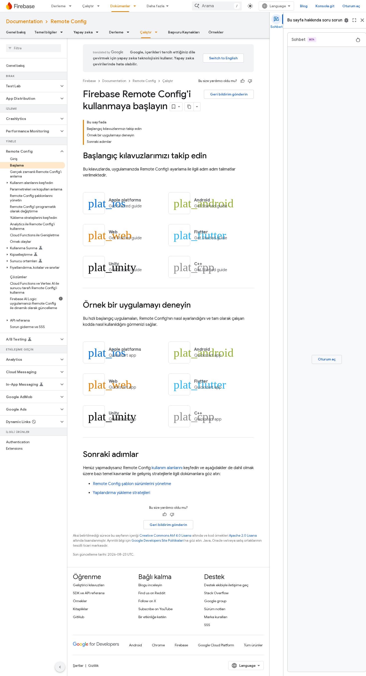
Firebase (89, 81)
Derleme (58, 6)
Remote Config (68, 21)
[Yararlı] (242, 81)
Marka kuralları (215, 617)
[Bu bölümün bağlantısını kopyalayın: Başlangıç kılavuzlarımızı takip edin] (212, 156)
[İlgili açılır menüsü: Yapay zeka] (99, 32)
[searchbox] (33, 48)
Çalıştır (88, 6)
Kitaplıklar (80, 609)
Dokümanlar (120, 6)
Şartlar (78, 666)
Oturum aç (351, 6)
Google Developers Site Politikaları (157, 540)
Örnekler (216, 32)
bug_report (346, 20)
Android (135, 645)
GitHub (78, 617)
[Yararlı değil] (250, 81)
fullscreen (354, 20)
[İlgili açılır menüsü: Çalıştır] (100, 6)
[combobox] (217, 5)
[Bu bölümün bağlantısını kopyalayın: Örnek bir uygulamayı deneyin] (196, 306)
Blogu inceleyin (150, 585)
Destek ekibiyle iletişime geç (226, 585)
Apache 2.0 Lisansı (243, 535)
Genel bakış (16, 32)
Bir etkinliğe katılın (152, 617)
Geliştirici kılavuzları (88, 585)
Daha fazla (155, 6)
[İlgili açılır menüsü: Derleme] (72, 6)
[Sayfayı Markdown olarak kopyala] (189, 106)
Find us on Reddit (151, 593)
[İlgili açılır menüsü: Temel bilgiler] (63, 32)
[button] (29, 86)
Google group (215, 601)
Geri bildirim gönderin (228, 94)
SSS (207, 625)
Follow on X (147, 601)
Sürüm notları (214, 609)
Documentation (24, 21)
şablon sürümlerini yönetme (132, 483)
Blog (303, 6)
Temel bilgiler (46, 32)
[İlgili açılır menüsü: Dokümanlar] (136, 6)
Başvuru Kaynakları (183, 32)
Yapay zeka (83, 32)
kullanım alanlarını (167, 467)
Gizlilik (93, 666)
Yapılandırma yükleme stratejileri (121, 492)
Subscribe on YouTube (155, 609)
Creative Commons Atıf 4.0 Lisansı (165, 535)
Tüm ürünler (253, 645)
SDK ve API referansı (89, 593)
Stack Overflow (216, 593)
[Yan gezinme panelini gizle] (60, 667)
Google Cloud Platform (216, 645)
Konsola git (324, 6)
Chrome (158, 645)
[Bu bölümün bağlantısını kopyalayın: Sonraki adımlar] (144, 455)
